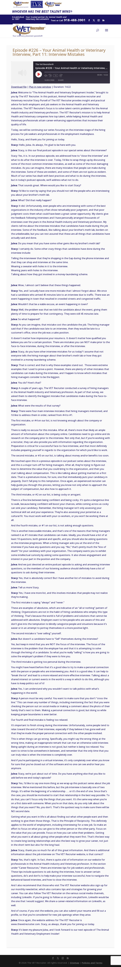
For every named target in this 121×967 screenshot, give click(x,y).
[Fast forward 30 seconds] (60, 75)
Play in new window (40, 86)
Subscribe (49, 80)
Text (53, 20)
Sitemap (74, 962)
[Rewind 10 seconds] (50, 75)
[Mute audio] (45, 75)
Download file (19, 86)
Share (61, 80)
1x (56, 75)
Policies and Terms (92, 962)
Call (61, 20)
